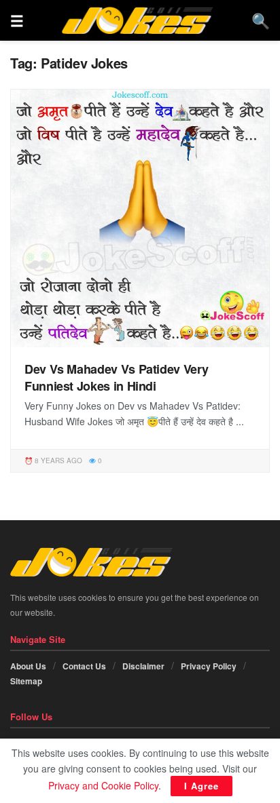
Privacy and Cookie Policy (103, 785)
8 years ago (57, 460)
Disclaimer (143, 666)
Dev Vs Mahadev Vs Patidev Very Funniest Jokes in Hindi (116, 377)
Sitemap (26, 681)
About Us (28, 666)
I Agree (201, 785)
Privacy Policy (209, 666)
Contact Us (84, 666)
